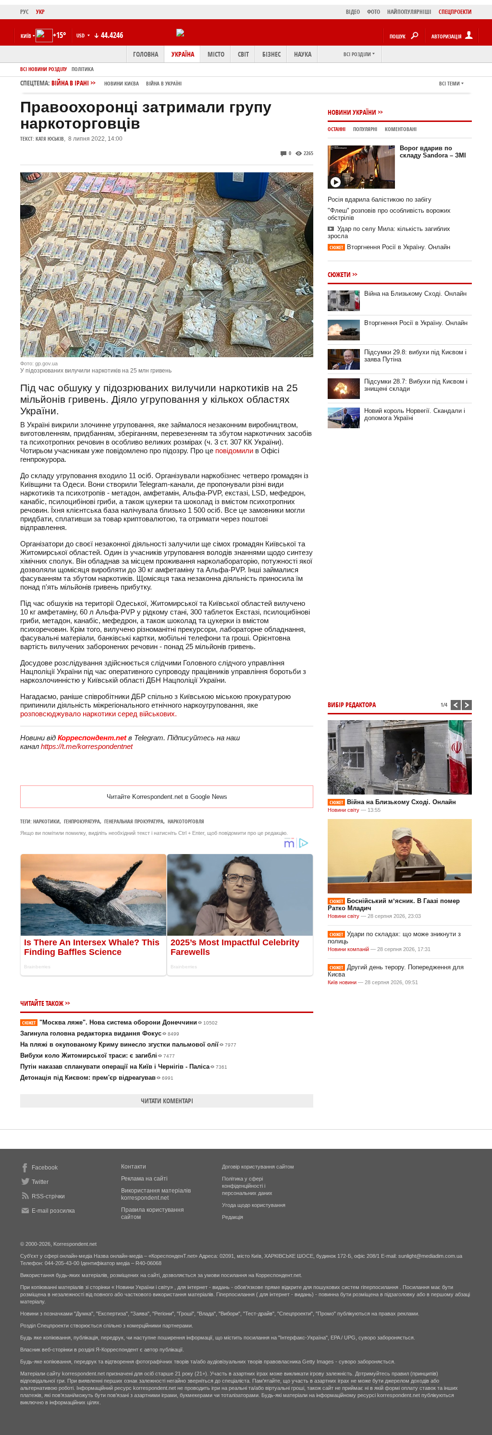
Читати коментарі (167, 1100)
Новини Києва (121, 83)
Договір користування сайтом (258, 1167)
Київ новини (342, 982)
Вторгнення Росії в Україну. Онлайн (390, 247)
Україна (183, 54)
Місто (216, 54)
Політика (83, 68)
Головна (145, 54)
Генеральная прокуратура (133, 821)
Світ (243, 54)
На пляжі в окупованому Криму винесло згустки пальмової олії (128, 1044)
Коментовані (401, 129)
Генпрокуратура (82, 821)
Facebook (45, 1167)
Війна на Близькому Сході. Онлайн (415, 293)
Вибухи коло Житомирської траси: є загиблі (97, 1055)
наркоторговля (186, 821)
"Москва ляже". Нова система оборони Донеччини (120, 1022)
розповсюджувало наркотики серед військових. (98, 714)
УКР (40, 12)
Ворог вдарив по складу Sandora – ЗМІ (433, 152)
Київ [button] (26, 35)
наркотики (46, 821)
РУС (24, 12)
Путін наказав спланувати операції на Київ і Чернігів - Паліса (123, 1066)
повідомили (234, 450)
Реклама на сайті (144, 1178)
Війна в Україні (164, 83)
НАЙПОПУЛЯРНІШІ (409, 12)
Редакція (232, 1217)
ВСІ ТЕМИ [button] (449, 83)
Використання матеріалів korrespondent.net (156, 1194)
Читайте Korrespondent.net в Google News (167, 796)
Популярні (365, 129)
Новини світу (343, 810)
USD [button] (81, 35)
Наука (302, 54)
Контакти (133, 1166)
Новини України (352, 112)
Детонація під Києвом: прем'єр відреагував (96, 1077)
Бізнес (271, 54)
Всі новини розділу (43, 68)
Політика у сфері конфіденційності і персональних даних (247, 1186)
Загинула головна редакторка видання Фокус (99, 1033)
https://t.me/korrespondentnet (87, 746)
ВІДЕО (353, 12)
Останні (336, 129)
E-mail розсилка (53, 1210)
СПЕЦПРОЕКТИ (455, 12)
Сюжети (339, 274)
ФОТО (373, 12)
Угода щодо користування (253, 1205)
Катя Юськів (50, 138)
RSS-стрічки (48, 1196)
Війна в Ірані (116, 82)
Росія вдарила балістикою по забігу (379, 199)
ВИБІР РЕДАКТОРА (352, 704)
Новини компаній (348, 949)
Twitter (40, 1182)
